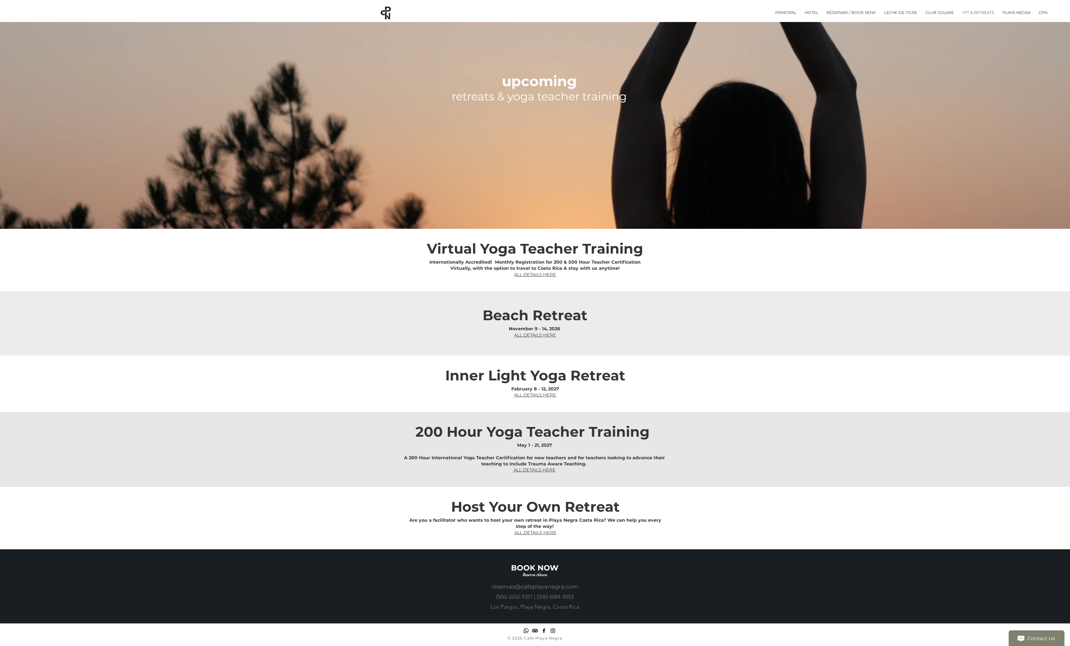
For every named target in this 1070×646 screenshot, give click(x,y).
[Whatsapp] (526, 631)
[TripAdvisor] (535, 631)
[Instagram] (553, 631)
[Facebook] (544, 631)
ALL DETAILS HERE (535, 395)
